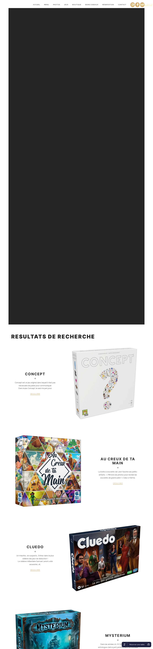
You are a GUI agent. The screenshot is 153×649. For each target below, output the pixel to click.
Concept (35, 374)
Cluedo (35, 547)
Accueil (36, 4)
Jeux (66, 4)
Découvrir (35, 394)
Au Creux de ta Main (118, 461)
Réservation (108, 4)
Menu (46, 4)
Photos (56, 4)
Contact (122, 4)
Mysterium (117, 635)
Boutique (76, 4)
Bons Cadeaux (91, 4)
